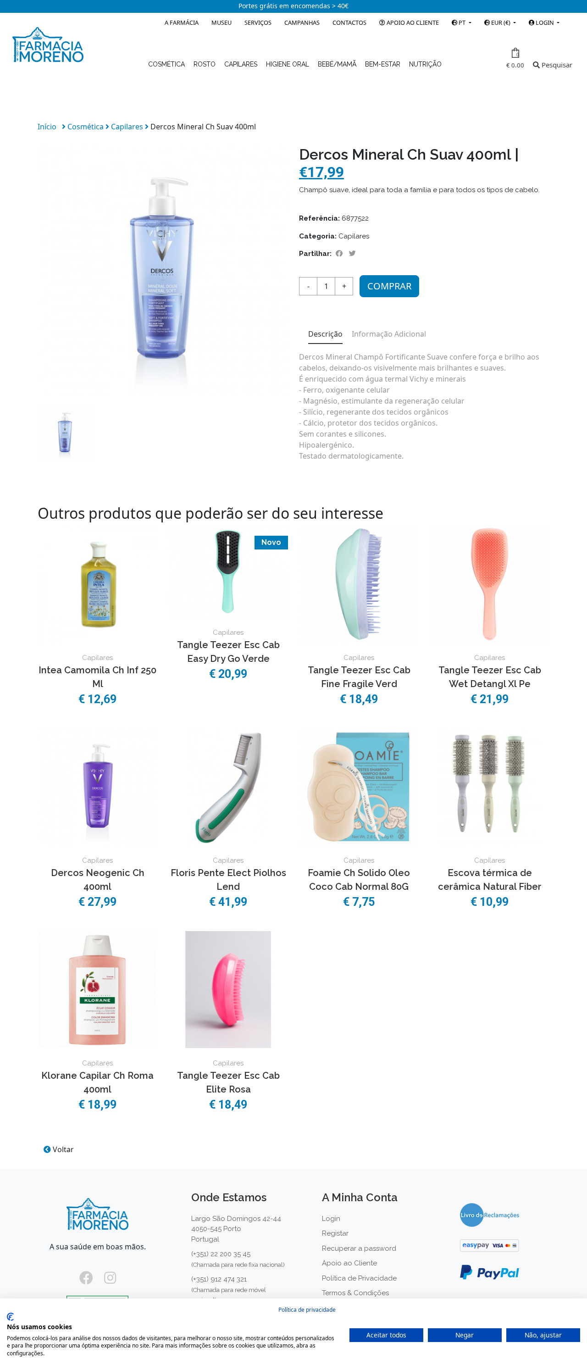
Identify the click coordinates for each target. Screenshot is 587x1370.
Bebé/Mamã (338, 64)
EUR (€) (501, 22)
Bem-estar (383, 64)
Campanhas (302, 22)
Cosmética (167, 64)
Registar (335, 1233)
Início (47, 127)
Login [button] (544, 22)
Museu (221, 22)
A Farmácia (182, 22)
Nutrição (425, 64)
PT (462, 22)
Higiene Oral (288, 64)
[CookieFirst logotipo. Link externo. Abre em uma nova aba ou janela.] (10, 1317)
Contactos (349, 22)
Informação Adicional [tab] (389, 334)
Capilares (241, 64)
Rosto (205, 64)
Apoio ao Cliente (412, 22)
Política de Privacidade (359, 1278)
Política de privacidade (307, 1310)
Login (331, 1219)
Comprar (389, 286)
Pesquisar (556, 64)
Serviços (257, 22)
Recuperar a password (359, 1248)
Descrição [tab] (325, 334)
